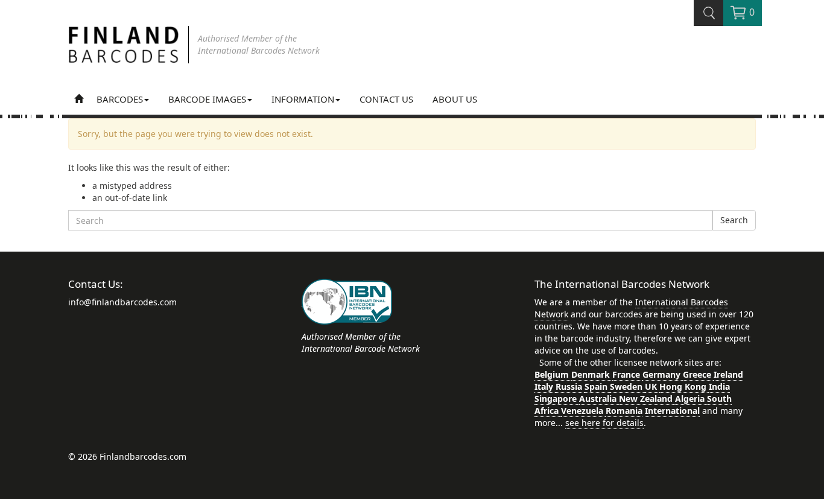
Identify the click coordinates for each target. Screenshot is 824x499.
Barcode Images (207, 99)
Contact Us (386, 99)
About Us (455, 99)
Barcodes (120, 99)
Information (302, 99)
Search (734, 220)
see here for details (604, 422)
